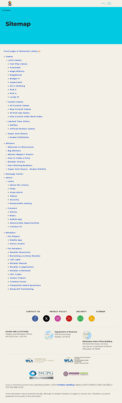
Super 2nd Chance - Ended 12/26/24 (27, 169)
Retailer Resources (20, 252)
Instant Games (15, 102)
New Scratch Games (20, 109)
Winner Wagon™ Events (20, 154)
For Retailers (15, 249)
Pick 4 (13, 93)
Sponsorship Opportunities (24, 223)
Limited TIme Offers (19, 121)
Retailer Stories (16, 162)
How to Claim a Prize (19, 158)
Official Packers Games (22, 129)
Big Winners (14, 151)
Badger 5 (15, 79)
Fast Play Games (18, 64)
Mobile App (16, 219)
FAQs (12, 189)
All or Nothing (17, 86)
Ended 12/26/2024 (19, 137)
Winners (10, 143)
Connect (12, 208)
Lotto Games (15, 60)
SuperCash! (16, 82)
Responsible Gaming (21, 203)
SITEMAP (100, 311)
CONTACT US (33, 311)
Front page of (21, 51)
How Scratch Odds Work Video (26, 117)
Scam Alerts (16, 192)
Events (13, 212)
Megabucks (16, 75)
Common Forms (18, 282)
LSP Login (15, 260)
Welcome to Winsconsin (21, 147)
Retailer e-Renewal (20, 271)
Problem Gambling (66, 385)
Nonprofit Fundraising (22, 289)
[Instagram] (57, 318)
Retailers (11, 233)
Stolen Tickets (18, 278)
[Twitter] (46, 318)
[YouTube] (69, 318)
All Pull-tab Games (20, 113)
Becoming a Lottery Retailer (25, 256)
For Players (14, 236)
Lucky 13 (14, 97)
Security (14, 200)
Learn (11, 181)
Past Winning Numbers (20, 165)
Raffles (14, 125)
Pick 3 (13, 90)
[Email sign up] (80, 318)
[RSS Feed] (91, 318)
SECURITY (81, 311)
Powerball (15, 68)
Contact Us (16, 227)
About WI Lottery (19, 185)
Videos (13, 196)
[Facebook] (35, 318)
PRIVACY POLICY (58, 311)
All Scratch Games (19, 105)
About (9, 178)
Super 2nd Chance (18, 134)
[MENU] (109, 3)
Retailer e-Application (22, 267)
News (13, 216)
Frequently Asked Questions (25, 285)
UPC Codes (16, 274)
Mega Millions (17, 71)
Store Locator (17, 244)
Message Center (14, 174)
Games (9, 57)
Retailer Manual (18, 263)
